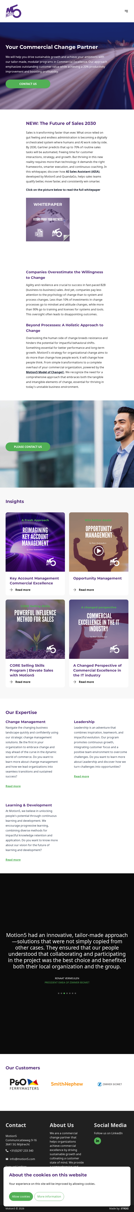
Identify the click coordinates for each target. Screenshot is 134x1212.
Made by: (118, 1208)
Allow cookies (21, 1196)
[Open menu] (126, 11)
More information (49, 1196)
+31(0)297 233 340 (21, 1151)
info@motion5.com (22, 1159)
